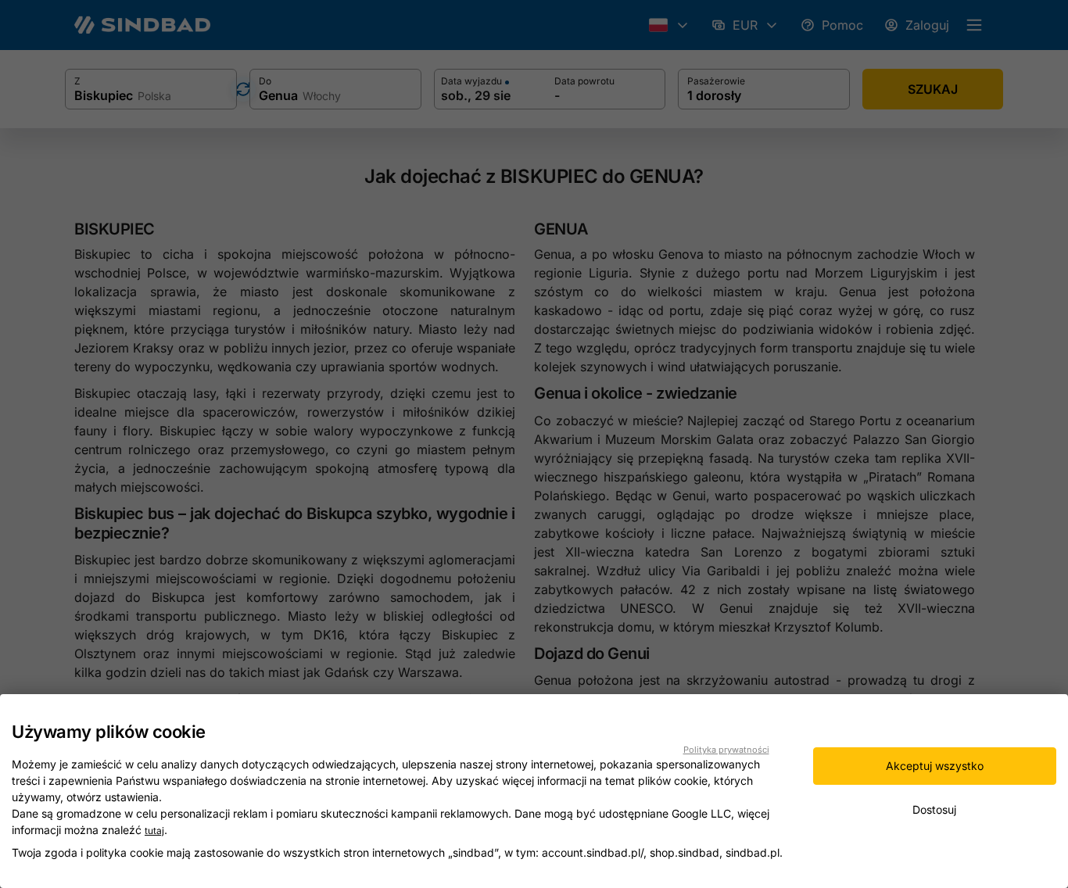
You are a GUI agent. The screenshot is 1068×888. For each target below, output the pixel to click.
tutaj (154, 830)
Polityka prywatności (726, 749)
